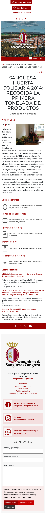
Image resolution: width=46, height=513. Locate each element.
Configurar (9, 507)
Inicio (3, 64)
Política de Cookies (23, 391)
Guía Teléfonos (23, 8)
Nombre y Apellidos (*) (11, 448)
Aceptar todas (11, 502)
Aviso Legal (23, 384)
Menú (35, 58)
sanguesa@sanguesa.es (23, 379)
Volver (41, 72)
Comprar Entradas (23, 2)
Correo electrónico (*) (11, 456)
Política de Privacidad (23, 386)
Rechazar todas (26, 502)
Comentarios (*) (8, 465)
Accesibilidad (23, 389)
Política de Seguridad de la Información (23, 393)
